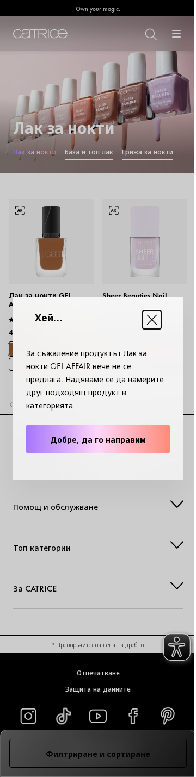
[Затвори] (152, 319)
